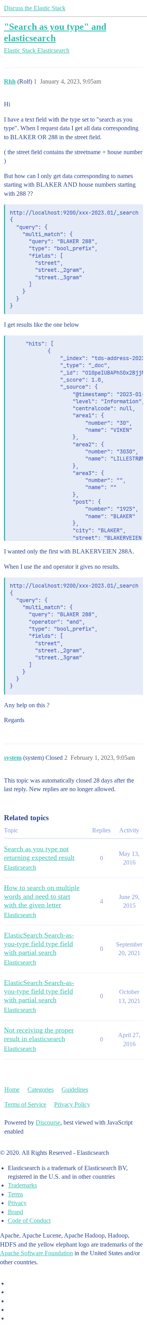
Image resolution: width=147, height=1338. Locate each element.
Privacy (17, 1203)
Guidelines (75, 1089)
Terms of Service (25, 1104)
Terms (15, 1194)
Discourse (48, 1122)
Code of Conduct (29, 1220)
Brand (15, 1212)
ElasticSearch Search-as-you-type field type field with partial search (39, 943)
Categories (40, 1089)
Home (12, 1089)
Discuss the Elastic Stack (34, 8)
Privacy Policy (72, 1104)
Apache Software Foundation (36, 1253)
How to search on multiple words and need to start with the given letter (42, 896)
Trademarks (22, 1185)
